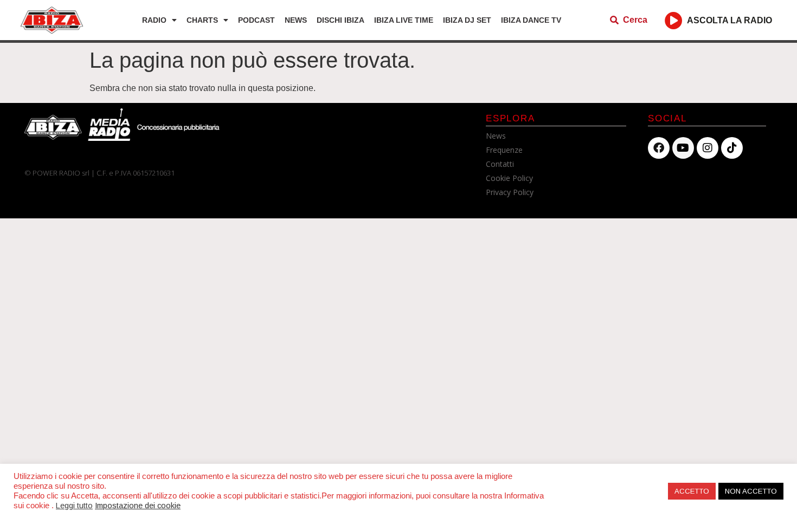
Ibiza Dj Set (467, 20)
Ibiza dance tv (531, 20)
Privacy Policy (510, 192)
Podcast (256, 20)
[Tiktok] (732, 148)
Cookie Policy (509, 178)
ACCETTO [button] (691, 491)
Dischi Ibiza (340, 20)
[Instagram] (707, 148)
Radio (154, 20)
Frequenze (504, 150)
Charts (202, 20)
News (296, 20)
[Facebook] (659, 148)
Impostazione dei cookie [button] (138, 505)
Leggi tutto (74, 505)
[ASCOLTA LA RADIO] (674, 20)
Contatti (500, 164)
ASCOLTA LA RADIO (729, 20)
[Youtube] (683, 148)
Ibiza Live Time (403, 20)
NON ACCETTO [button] (751, 491)
